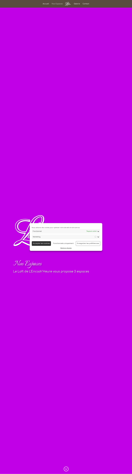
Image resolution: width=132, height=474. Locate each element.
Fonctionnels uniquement (63, 243)
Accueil (46, 4)
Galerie (77, 4)
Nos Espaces (57, 4)
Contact (86, 4)
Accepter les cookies (41, 243)
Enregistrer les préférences (88, 243)
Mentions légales (66, 248)
